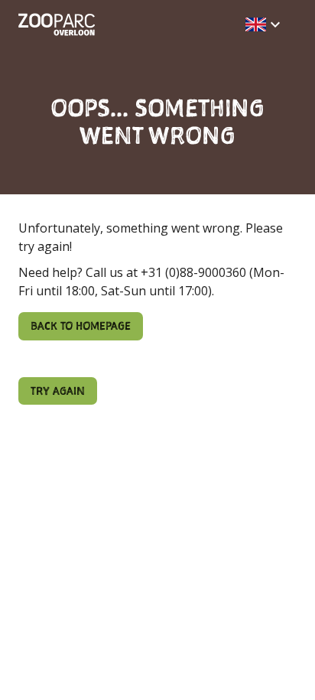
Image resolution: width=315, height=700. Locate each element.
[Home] (56, 24)
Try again (58, 390)
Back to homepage (81, 325)
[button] (264, 24)
